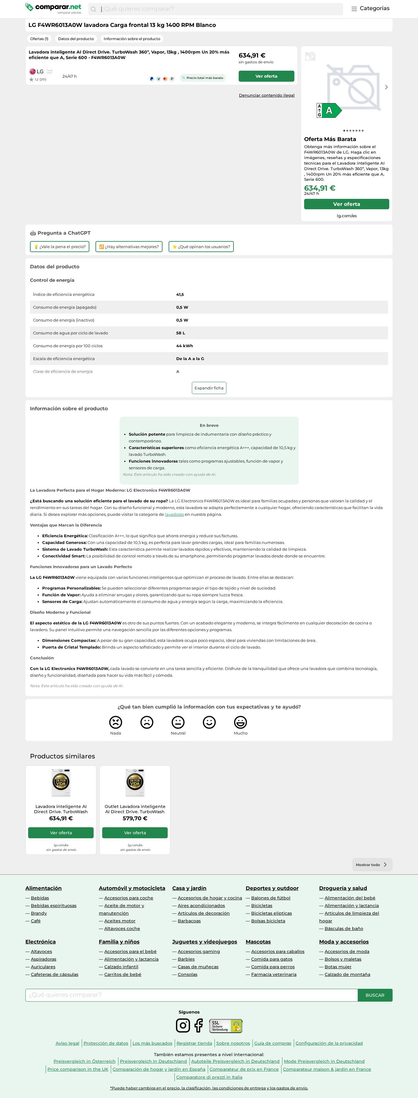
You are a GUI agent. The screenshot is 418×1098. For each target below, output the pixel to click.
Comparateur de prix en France (244, 1069)
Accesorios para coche (128, 898)
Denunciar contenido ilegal (267, 95)
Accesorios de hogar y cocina (210, 898)
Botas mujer (338, 967)
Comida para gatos (272, 959)
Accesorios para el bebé (130, 951)
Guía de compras (272, 1043)
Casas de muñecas (198, 967)
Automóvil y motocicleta (132, 888)
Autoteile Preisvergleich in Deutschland (235, 1061)
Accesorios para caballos (277, 951)
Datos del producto (76, 38)
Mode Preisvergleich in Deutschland (324, 1061)
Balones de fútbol (270, 898)
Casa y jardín (189, 888)
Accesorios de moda (347, 951)
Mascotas (258, 942)
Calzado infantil (121, 967)
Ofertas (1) (39, 38)
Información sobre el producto (132, 38)
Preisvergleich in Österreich (85, 1061)
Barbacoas (189, 921)
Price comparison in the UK (77, 1069)
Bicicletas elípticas (271, 913)
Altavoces (41, 951)
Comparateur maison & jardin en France (327, 1069)
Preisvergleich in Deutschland (153, 1061)
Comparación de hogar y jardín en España (159, 1069)
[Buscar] (93, 9)
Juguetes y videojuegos (204, 942)
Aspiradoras (43, 959)
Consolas (187, 974)
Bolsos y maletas (343, 959)
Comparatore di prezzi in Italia (209, 1077)
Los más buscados (152, 1043)
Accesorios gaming (199, 951)
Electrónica (40, 942)
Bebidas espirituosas (54, 905)
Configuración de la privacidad (329, 1043)
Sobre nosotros (233, 1043)
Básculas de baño (344, 928)
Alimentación (43, 888)
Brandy (39, 913)
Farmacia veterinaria (274, 974)
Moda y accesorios (344, 942)
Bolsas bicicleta (268, 921)
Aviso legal (67, 1043)
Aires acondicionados (201, 905)
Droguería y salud (343, 888)
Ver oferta (346, 204)
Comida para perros (273, 967)
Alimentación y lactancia (352, 905)
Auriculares (43, 967)
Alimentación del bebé (350, 898)
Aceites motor (120, 921)
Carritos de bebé (122, 974)
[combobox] (220, 9)
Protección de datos (106, 1043)
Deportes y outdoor (272, 888)
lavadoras (174, 514)
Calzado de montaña (347, 974)
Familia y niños (119, 942)
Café (36, 921)
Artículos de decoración (204, 913)
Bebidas (40, 898)
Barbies (186, 959)
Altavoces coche (122, 928)
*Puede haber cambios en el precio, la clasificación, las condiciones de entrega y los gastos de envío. (209, 1088)
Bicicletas (261, 905)
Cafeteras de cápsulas (54, 974)
